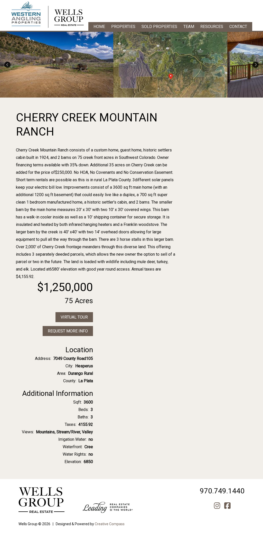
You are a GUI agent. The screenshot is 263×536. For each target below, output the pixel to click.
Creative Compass (110, 524)
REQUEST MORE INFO (68, 331)
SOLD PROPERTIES (159, 26)
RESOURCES (211, 26)
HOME (99, 26)
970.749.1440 (222, 491)
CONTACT (238, 26)
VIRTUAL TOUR (74, 317)
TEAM (188, 26)
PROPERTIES (123, 26)
